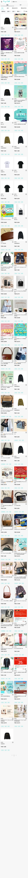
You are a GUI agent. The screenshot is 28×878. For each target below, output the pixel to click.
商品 (7, 4)
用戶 (21, 4)
